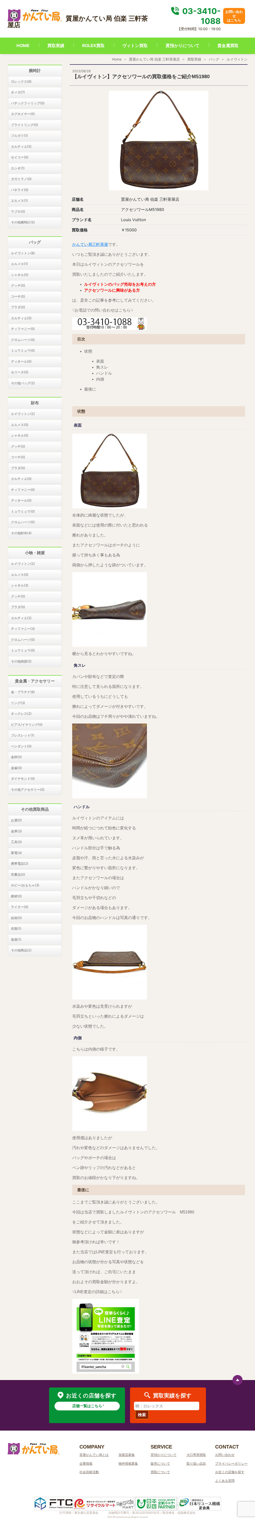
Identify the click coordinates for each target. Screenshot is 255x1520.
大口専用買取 (196, 1455)
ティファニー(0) (23, 329)
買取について (160, 1472)
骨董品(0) (18, 874)
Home (117, 59)
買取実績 (55, 45)
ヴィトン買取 (135, 45)
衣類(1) (16, 928)
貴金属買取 (228, 45)
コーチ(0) (18, 296)
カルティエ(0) (21, 318)
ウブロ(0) (18, 211)
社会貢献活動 (89, 1472)
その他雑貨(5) (21, 661)
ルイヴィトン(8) (23, 253)
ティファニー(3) (23, 629)
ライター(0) (19, 907)
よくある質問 (225, 1481)
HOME (22, 45)
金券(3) (16, 831)
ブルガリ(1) (19, 135)
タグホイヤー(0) (23, 114)
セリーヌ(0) (19, 372)
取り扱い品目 (196, 1463)
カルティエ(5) (21, 146)
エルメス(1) (19, 200)
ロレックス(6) (21, 81)
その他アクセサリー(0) (28, 790)
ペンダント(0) (21, 746)
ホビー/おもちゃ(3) (25, 885)
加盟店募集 (127, 1455)
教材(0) (16, 896)
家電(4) (16, 853)
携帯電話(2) (19, 863)
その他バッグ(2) (23, 383)
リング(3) (18, 703)
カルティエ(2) (21, 618)
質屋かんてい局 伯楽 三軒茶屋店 (154, 59)
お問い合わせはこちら (234, 15)
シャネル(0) (19, 435)
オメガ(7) (18, 92)
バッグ (214, 59)
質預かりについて (182, 45)
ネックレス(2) (21, 714)
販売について (160, 1463)
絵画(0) (16, 918)
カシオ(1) (18, 168)
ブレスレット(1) (22, 735)
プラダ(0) (18, 307)
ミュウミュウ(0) (23, 350)
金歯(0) (16, 768)
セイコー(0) (19, 157)
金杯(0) (16, 757)
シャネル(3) (19, 585)
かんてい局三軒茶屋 (90, 244)
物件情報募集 (128, 1463)
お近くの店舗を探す (229, 1472)
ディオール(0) (21, 361)
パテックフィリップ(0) (28, 103)
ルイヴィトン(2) (23, 414)
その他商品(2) (21, 950)
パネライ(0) (19, 190)
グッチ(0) (18, 285)
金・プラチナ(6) (23, 692)
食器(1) (16, 939)
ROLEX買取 (93, 45)
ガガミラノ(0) (21, 179)
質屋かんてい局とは (94, 1455)
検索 (142, 1414)
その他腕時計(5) (23, 222)
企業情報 (85, 1463)
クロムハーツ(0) (23, 340)
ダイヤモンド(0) (23, 779)
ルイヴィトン (237, 59)
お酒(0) (16, 820)
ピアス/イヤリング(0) (27, 725)
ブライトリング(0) (24, 125)
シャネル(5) (19, 275)
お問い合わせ (225, 1455)
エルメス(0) (19, 425)
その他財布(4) (21, 533)
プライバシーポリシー (231, 1463)
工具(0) (16, 842)
